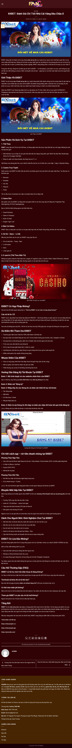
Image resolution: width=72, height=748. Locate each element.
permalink (47, 644)
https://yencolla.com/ (8, 632)
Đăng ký (3, 729)
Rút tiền (3, 736)
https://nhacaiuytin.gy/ (8, 628)
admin (44, 19)
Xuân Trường (16, 719)
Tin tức (36, 11)
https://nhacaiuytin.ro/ (8, 624)
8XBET (3, 147)
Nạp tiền (3, 733)
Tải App (3, 740)
